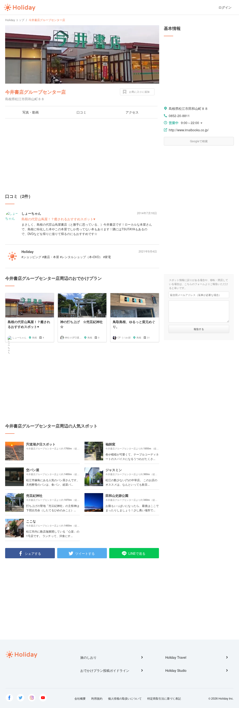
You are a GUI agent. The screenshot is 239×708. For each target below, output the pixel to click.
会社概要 (80, 698)
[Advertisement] (82, 156)
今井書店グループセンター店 (35, 91)
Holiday (19, 7)
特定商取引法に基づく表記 (164, 698)
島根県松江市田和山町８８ (188, 108)
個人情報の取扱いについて (125, 698)
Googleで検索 (199, 141)
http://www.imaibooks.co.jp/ (189, 130)
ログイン (225, 7)
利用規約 (96, 698)
